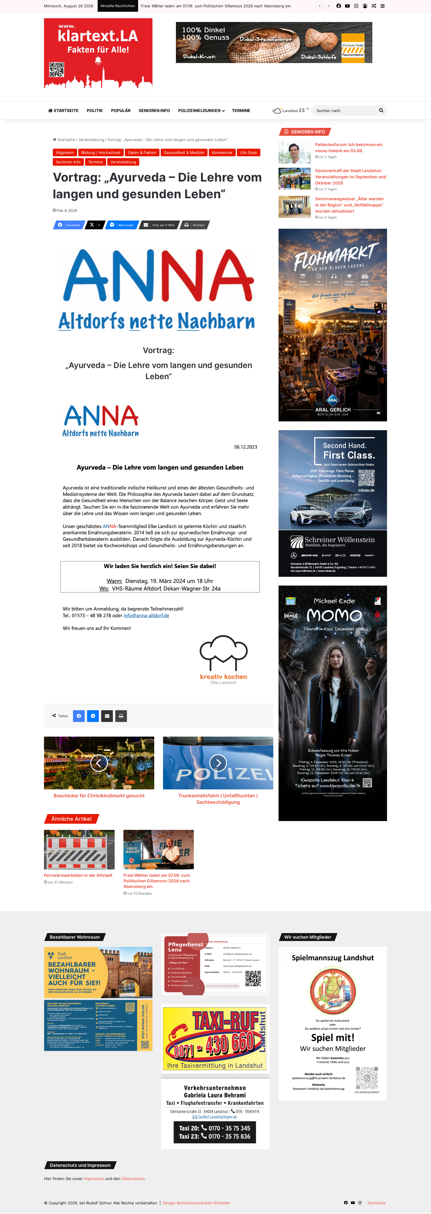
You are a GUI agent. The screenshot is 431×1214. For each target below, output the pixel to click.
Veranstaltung (91, 139)
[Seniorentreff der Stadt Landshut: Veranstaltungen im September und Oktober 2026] (295, 179)
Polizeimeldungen (199, 110)
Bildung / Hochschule (101, 152)
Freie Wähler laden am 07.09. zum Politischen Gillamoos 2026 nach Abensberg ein (156, 881)
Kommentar (222, 152)
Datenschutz (133, 1178)
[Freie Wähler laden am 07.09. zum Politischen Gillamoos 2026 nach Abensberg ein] (158, 850)
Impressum (94, 1178)
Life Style (248, 152)
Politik (95, 110)
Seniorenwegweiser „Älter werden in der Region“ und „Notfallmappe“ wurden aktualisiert (349, 204)
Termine (241, 110)
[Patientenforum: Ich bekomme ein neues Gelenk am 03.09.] (295, 153)
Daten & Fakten (142, 152)
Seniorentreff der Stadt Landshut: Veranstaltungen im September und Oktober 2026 (350, 176)
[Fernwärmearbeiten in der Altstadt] (79, 850)
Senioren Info (154, 110)
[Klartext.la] (98, 54)
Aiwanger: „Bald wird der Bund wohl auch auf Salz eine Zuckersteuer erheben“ (213, 6)
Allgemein (65, 152)
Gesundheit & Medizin (184, 152)
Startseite (66, 110)
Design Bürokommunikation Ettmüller (196, 1203)
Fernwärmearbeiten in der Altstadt (78, 875)
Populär (120, 110)
